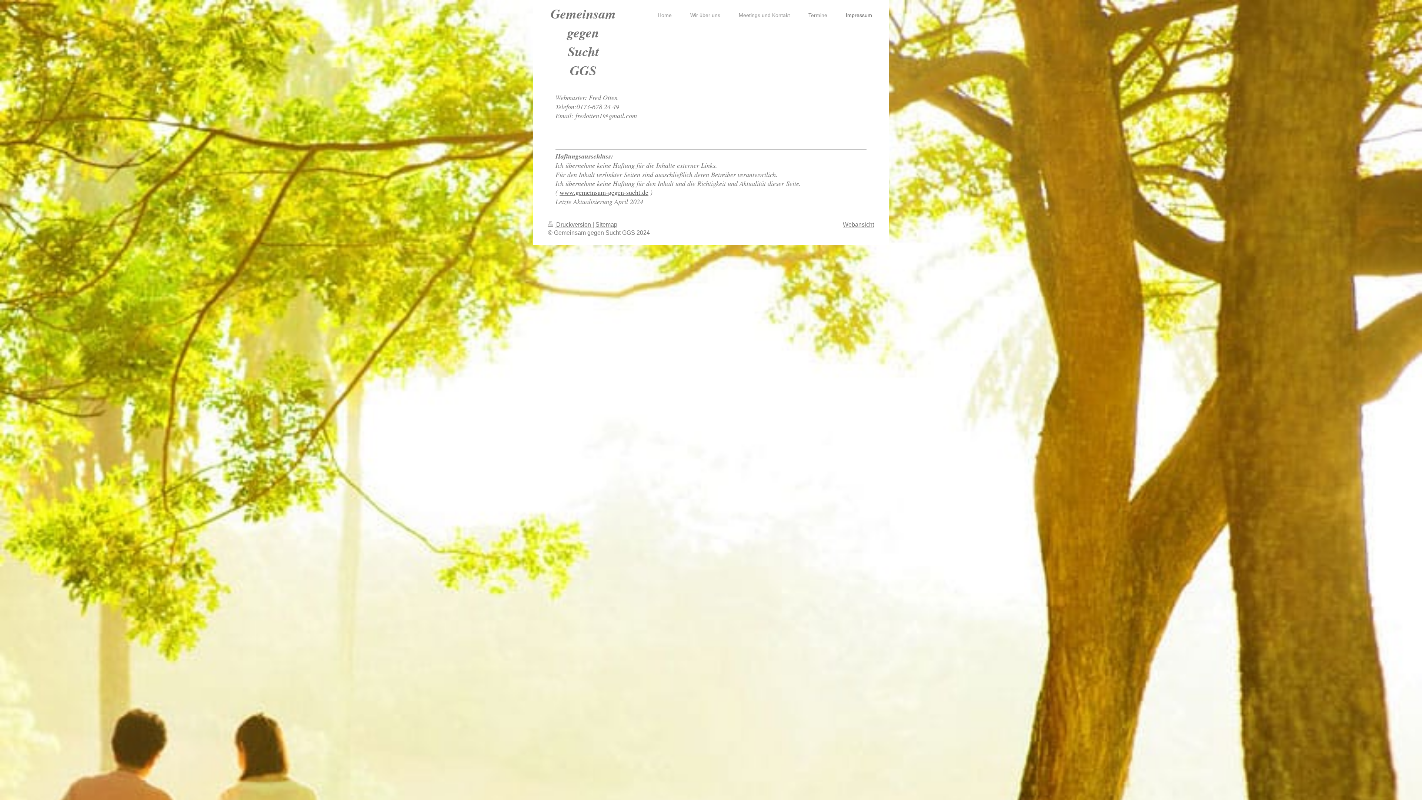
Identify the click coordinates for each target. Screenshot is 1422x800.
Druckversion (573, 224)
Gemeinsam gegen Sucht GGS (583, 42)
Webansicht (858, 224)
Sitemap (606, 224)
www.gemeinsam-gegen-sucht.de (604, 192)
